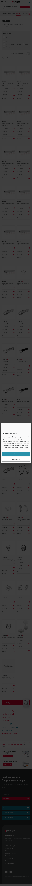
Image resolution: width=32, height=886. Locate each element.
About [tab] (26, 428)
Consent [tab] (5, 428)
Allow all (16, 454)
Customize (15, 459)
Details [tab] (16, 428)
